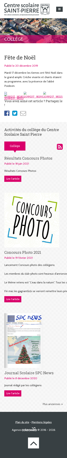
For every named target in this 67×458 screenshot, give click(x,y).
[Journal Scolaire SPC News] (23, 340)
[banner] (26, 9)
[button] (59, 9)
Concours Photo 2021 (22, 252)
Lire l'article (13, 178)
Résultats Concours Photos (28, 158)
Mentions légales (41, 422)
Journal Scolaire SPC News (29, 372)
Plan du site (22, 422)
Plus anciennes (51, 404)
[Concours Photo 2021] (31, 219)
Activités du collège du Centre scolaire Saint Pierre (60, 147)
